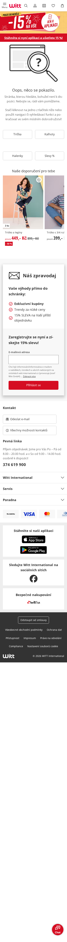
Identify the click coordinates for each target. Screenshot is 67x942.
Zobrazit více (29, 376)
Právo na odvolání (50, 638)
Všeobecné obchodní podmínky (24, 629)
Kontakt (9, 408)
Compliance (16, 646)
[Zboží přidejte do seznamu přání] (39, 180)
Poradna (9, 500)
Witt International (18, 477)
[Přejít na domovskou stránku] (15, 5)
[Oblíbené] (53, 5)
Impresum (30, 638)
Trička (17, 134)
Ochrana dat (54, 629)
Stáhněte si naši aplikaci (33, 531)
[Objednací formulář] (44, 5)
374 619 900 (14, 464)
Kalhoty (49, 134)
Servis (8, 489)
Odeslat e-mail (24, 420)
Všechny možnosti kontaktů (28, 430)
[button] (4, 5)
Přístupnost (12, 638)
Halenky (17, 156)
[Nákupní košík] (62, 5)
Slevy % (49, 156)
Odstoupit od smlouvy (33, 620)
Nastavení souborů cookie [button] (42, 646)
